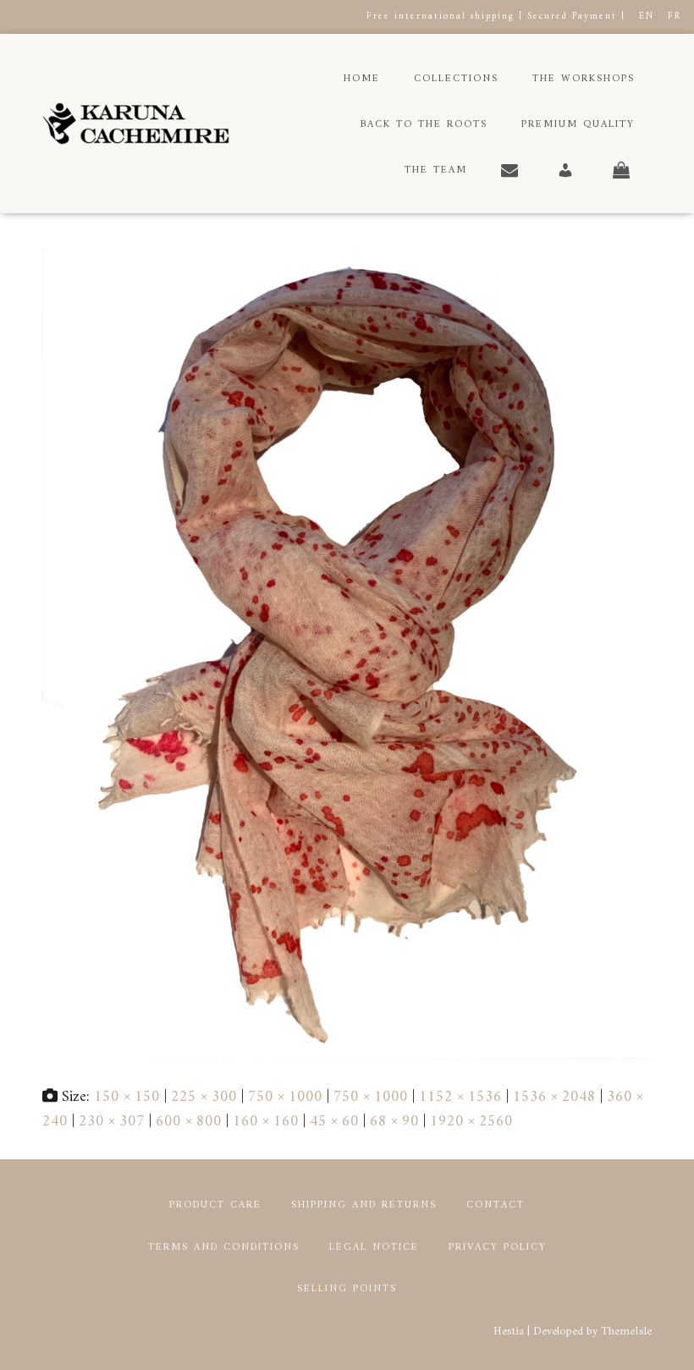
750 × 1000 (285, 1097)
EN (646, 16)
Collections (456, 79)
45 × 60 (334, 1122)
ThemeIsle (626, 1331)
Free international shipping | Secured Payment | (495, 16)
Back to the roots (424, 125)
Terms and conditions (224, 1248)
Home (362, 79)
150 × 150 (127, 1097)
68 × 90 (394, 1122)
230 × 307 (112, 1122)
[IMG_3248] (347, 653)
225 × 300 (204, 1097)
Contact (495, 1205)
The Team (436, 170)
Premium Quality (578, 125)
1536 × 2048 (554, 1097)
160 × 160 (266, 1122)
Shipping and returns (364, 1205)
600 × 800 (189, 1122)
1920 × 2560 (471, 1122)
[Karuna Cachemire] (136, 123)
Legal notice (374, 1248)
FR (674, 16)
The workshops (583, 79)
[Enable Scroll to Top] (660, 1336)
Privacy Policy (498, 1248)
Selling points (347, 1289)
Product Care (215, 1205)
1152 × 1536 (460, 1097)
